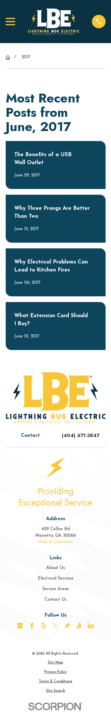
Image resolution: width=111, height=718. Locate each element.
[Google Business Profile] (20, 626)
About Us (55, 568)
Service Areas (55, 589)
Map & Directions (55, 542)
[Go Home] (8, 57)
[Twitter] (55, 626)
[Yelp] (44, 626)
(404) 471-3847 (80, 435)
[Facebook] (32, 626)
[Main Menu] (10, 21)
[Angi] (79, 626)
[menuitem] (56, 662)
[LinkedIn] (91, 626)
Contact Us (56, 600)
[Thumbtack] (67, 626)
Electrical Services (55, 578)
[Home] (53, 21)
